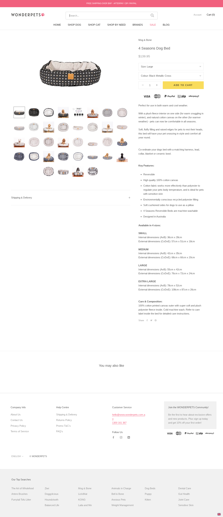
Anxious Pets (119, 499)
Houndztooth (51, 499)
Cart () (211, 14)
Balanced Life (52, 505)
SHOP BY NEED (116, 24)
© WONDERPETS (38, 456)
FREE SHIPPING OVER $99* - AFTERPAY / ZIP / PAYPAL (111, 3)
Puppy (148, 493)
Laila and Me (85, 505)
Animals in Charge (121, 488)
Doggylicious (51, 493)
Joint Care (183, 499)
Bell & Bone (118, 493)
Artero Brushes (19, 493)
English (16, 456)
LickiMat (82, 493)
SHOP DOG (74, 24)
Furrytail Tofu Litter (21, 499)
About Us (16, 414)
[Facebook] (147, 320)
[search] (110, 15)
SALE (153, 24)
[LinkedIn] (128, 437)
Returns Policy (64, 420)
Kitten (148, 499)
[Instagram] (121, 437)
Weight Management (123, 505)
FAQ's (59, 431)
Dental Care (184, 488)
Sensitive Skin (185, 505)
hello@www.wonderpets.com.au (128, 416)
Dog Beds (150, 488)
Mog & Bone (145, 40)
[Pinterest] (156, 320)
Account (197, 15)
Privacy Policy (18, 425)
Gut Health (184, 493)
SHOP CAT (94, 24)
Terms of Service (20, 431)
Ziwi (47, 488)
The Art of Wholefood (22, 488)
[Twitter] (151, 320)
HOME (57, 24)
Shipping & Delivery (21, 197)
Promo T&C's (63, 425)
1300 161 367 (119, 422)
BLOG (166, 24)
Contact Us (17, 420)
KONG (82, 499)
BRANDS (138, 24)
